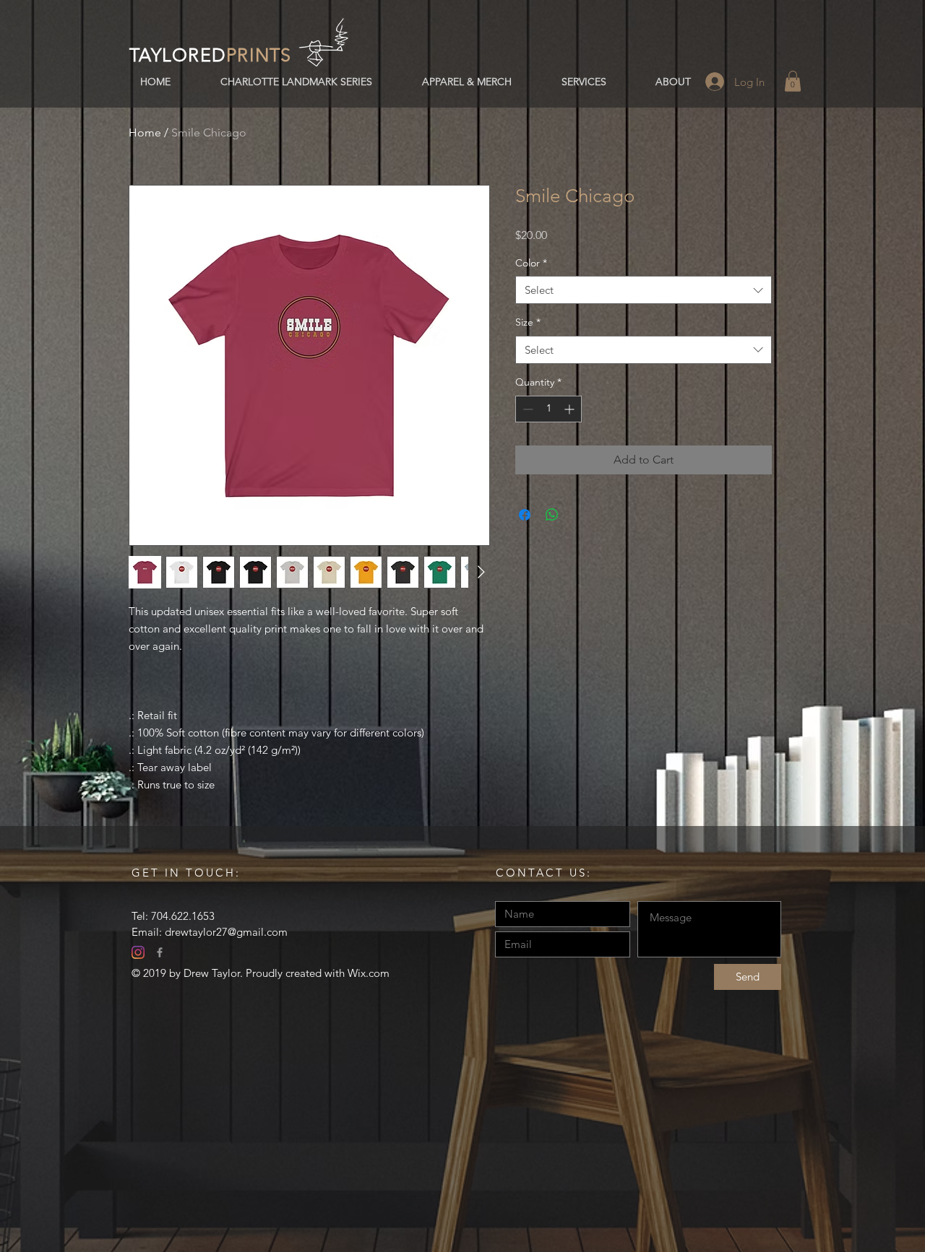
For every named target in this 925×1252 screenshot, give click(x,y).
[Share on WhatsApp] (552, 514)
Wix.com (369, 973)
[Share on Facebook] (524, 514)
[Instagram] (138, 952)
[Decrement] (526, 409)
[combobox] (643, 290)
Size (528, 322)
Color (531, 262)
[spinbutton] (548, 409)
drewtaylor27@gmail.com (226, 932)
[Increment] (571, 409)
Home (145, 132)
